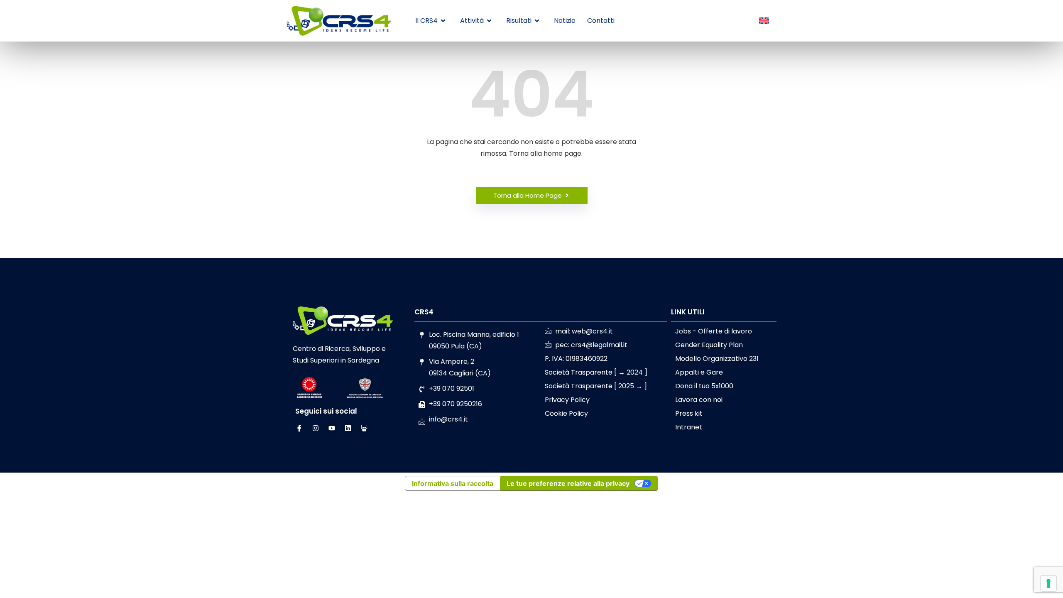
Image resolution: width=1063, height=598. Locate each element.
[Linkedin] (348, 428)
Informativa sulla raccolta (452, 483)
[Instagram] (315, 428)
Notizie (565, 20)
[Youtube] (331, 428)
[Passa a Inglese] (764, 21)
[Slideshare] (364, 428)
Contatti (601, 20)
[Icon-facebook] (299, 428)
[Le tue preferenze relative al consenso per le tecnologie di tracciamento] (1048, 583)
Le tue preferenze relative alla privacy (568, 483)
